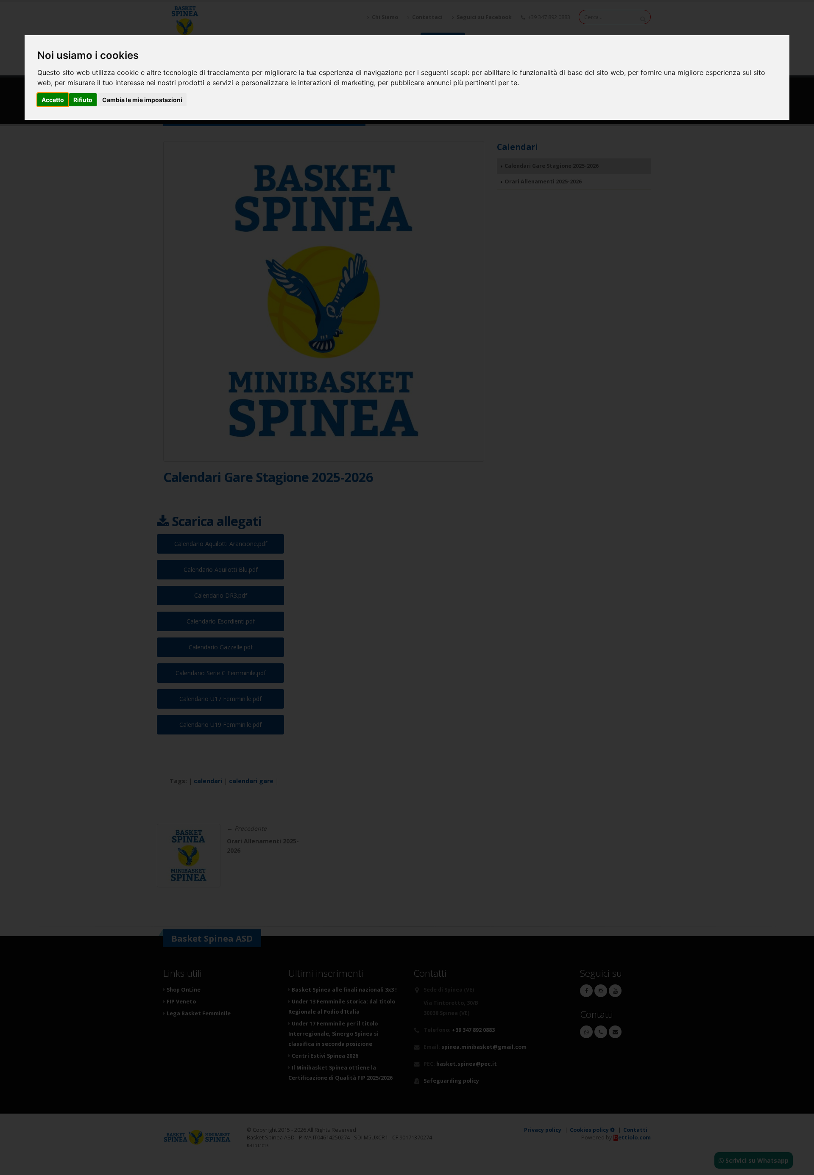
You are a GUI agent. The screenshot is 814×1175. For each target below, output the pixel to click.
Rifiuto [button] (82, 99)
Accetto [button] (53, 99)
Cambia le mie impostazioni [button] (142, 99)
